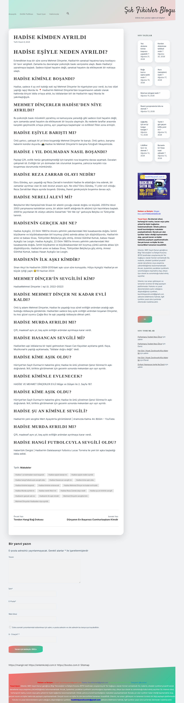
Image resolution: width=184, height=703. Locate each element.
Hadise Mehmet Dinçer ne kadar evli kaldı (80, 485)
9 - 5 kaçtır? (14, 634)
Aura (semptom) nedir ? (162, 72)
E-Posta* (12, 601)
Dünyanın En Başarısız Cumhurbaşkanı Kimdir (92, 519)
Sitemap (84, 665)
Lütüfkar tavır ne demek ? (144, 148)
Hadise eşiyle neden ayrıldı (82, 475)
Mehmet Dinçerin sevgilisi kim (75, 496)
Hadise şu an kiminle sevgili (101, 491)
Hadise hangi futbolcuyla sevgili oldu (30, 480)
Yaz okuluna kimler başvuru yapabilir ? (145, 48)
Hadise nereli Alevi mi (47, 491)
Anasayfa (12, 14)
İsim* (11, 589)
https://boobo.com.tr (68, 665)
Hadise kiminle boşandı (24, 485)
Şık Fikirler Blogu (149, 10)
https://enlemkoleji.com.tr (42, 665)
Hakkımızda (54, 14)
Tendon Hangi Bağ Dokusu (28, 519)
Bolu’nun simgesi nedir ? (150, 93)
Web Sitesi (13, 614)
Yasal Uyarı (41, 14)
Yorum (11, 557)
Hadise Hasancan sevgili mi (60, 480)
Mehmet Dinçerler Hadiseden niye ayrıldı (31, 501)
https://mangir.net (18, 665)
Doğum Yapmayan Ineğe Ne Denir (151, 364)
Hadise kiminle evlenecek (49, 485)
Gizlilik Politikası (26, 14)
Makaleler (25, 467)
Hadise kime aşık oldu (85, 480)
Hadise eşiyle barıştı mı (57, 475)
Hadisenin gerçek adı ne (25, 496)
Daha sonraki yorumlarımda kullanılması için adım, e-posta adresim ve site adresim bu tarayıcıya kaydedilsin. (55, 627)
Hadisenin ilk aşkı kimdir (49, 496)
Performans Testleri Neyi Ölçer (150, 337)
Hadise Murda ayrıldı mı (24, 491)
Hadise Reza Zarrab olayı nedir (73, 491)
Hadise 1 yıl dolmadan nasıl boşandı (29, 475)
